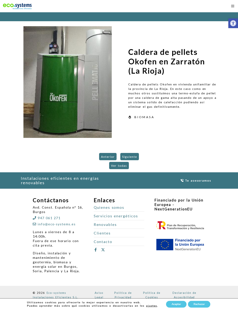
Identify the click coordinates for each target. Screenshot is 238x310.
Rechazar (199, 304)
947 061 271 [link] (49, 218)
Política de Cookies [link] (152, 295)
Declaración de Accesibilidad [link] (184, 295)
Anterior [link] (108, 156)
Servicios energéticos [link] (116, 216)
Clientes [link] (102, 233)
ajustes (151, 306)
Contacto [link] (103, 241)
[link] (233, 23)
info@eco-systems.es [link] (56, 224)
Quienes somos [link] (109, 207)
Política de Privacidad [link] (123, 295)
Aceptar (176, 304)
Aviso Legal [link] (99, 295)
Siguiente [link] (129, 156)
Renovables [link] (105, 224)
